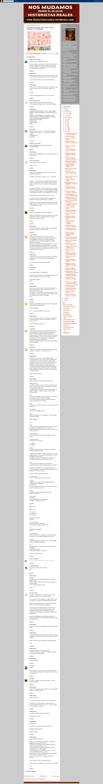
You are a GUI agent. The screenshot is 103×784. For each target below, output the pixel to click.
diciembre (67, 111)
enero (66, 131)
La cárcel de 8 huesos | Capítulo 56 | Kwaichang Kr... (70, 188)
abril (66, 126)
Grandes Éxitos (66, 314)
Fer (30, 301)
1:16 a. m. (32, 663)
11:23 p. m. (32, 646)
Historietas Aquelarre (68, 315)
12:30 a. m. (32, 345)
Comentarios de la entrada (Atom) (38, 778)
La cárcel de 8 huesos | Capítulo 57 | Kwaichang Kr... (70, 150)
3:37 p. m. (32, 106)
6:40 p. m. (32, 232)
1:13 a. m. (32, 656)
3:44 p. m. (32, 126)
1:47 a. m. (32, 556)
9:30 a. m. (32, 573)
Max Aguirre (32, 592)
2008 (65, 108)
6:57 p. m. (32, 265)
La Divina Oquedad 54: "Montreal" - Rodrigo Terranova (70, 234)
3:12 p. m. (32, 82)
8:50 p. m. (32, 299)
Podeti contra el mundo (68, 327)
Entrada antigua (55, 776)
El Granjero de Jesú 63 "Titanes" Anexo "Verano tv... (71, 173)
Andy (31, 665)
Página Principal (43, 776)
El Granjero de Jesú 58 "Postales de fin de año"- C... (71, 279)
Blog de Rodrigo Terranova (69, 306)
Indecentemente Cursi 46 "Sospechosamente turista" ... (71, 229)
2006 (65, 298)
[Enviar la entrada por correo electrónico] (56, 53)
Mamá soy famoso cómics (69, 319)
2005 (65, 300)
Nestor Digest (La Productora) (69, 323)
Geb (30, 210)
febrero (66, 129)
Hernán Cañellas (33, 100)
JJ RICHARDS (33, 565)
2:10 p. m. (32, 734)
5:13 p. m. (32, 621)
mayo (66, 124)
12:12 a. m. (32, 326)
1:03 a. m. (32, 376)
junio (66, 122)
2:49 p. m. (32, 70)
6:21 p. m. (32, 207)
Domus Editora (66, 310)
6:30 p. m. (32, 684)
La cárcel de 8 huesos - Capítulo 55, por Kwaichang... (70, 222)
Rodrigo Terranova (34, 59)
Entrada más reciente (29, 776)
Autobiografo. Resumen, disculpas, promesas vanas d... (71, 142)
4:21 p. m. (32, 590)
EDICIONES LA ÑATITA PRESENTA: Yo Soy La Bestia (70, 217)
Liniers (31, 129)
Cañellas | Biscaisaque (70, 136)
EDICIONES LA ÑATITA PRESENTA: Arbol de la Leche (70, 154)
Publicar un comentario (31, 771)
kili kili (31, 329)
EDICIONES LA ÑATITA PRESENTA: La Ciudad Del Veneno (71, 184)
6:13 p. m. (32, 718)
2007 (65, 110)
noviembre (67, 113)
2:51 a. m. (32, 563)
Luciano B (32, 234)
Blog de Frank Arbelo (68, 304)
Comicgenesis (66, 308)
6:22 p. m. (32, 223)
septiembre (67, 117)
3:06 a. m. (32, 708)
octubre (67, 115)
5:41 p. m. (32, 168)
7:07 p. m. (32, 283)
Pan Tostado (66, 325)
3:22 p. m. (32, 98)
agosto (66, 119)
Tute (64, 330)
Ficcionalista (66, 312)
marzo (66, 128)
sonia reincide (33, 558)
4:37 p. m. (32, 140)
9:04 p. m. (32, 313)
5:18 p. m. (32, 768)
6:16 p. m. (32, 630)
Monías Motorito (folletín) (68, 321)
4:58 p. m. (32, 158)
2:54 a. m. (32, 676)
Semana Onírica (67, 328)
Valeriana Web (66, 332)
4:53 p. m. (32, 149)
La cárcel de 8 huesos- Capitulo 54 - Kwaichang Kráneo (70, 260)
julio (66, 120)
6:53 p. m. (32, 252)
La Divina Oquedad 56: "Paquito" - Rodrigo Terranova (70, 165)
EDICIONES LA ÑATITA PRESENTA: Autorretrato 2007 (71, 265)
